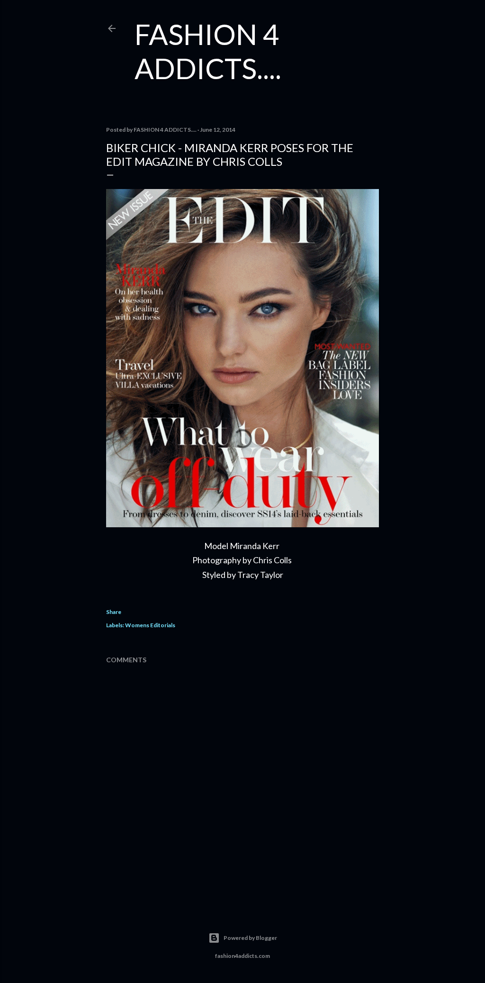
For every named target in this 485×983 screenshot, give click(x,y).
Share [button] (113, 611)
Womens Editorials (150, 625)
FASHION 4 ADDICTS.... (208, 51)
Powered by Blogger (250, 937)
